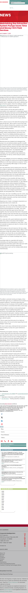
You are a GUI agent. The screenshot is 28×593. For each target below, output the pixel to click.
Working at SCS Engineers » (7, 444)
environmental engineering (9, 405)
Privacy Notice (8, 591)
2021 (3, 499)
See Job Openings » (5, 446)
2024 (3, 494)
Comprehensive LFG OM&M (8, 393)
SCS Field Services (9, 411)
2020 (3, 501)
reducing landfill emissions (11, 410)
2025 (3, 493)
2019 (3, 503)
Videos (3, 437)
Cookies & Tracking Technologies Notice (10, 565)
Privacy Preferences (13, 582)
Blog (2, 429)
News (1, 560)
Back (1, 426)
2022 (3, 498)
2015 (3, 509)
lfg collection (20, 406)
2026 (3, 491)
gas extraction (19, 405)
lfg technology (15, 408)
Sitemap (2, 591)
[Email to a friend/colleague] (2, 441)
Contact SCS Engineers (15, 1)
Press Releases (5, 434)
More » (3, 457)
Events (3, 432)
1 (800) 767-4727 (4, 540)
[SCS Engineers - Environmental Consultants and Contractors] (4, 2)
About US (2, 553)
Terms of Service (8, 589)
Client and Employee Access (7, 563)
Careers (2, 559)
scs (19, 410)
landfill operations (11, 406)
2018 (3, 504)
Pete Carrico (3, 105)
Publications (3, 562)
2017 (3, 506)
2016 (3, 507)
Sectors (2, 556)
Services (2, 554)
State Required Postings (6, 574)
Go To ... (12, 7)
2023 (3, 496)
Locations (2, 557)
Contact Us (3, 545)
